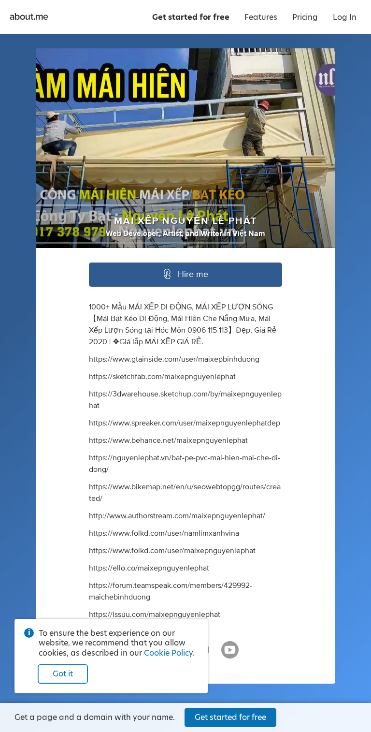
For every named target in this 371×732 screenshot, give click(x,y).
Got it (63, 673)
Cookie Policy (168, 653)
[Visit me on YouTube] (230, 654)
